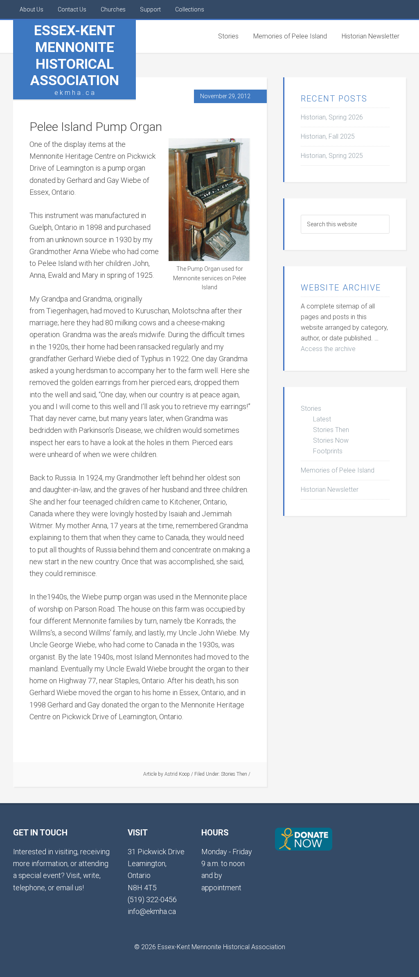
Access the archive (328, 349)
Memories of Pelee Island (337, 470)
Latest (322, 419)
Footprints (327, 451)
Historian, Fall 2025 (328, 136)
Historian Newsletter (329, 489)
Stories (311, 408)
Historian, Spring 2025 (332, 156)
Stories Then (234, 774)
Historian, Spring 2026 (332, 117)
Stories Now (331, 440)
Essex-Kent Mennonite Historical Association (74, 55)
